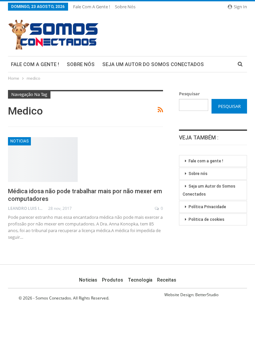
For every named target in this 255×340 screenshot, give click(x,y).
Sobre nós (125, 7)
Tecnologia (140, 280)
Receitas (166, 280)
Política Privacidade (207, 207)
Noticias (19, 141)
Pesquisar (189, 94)
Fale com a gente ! (91, 7)
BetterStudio (206, 295)
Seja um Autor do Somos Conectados (153, 64)
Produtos (112, 280)
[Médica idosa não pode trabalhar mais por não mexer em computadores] (43, 159)
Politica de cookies (206, 219)
